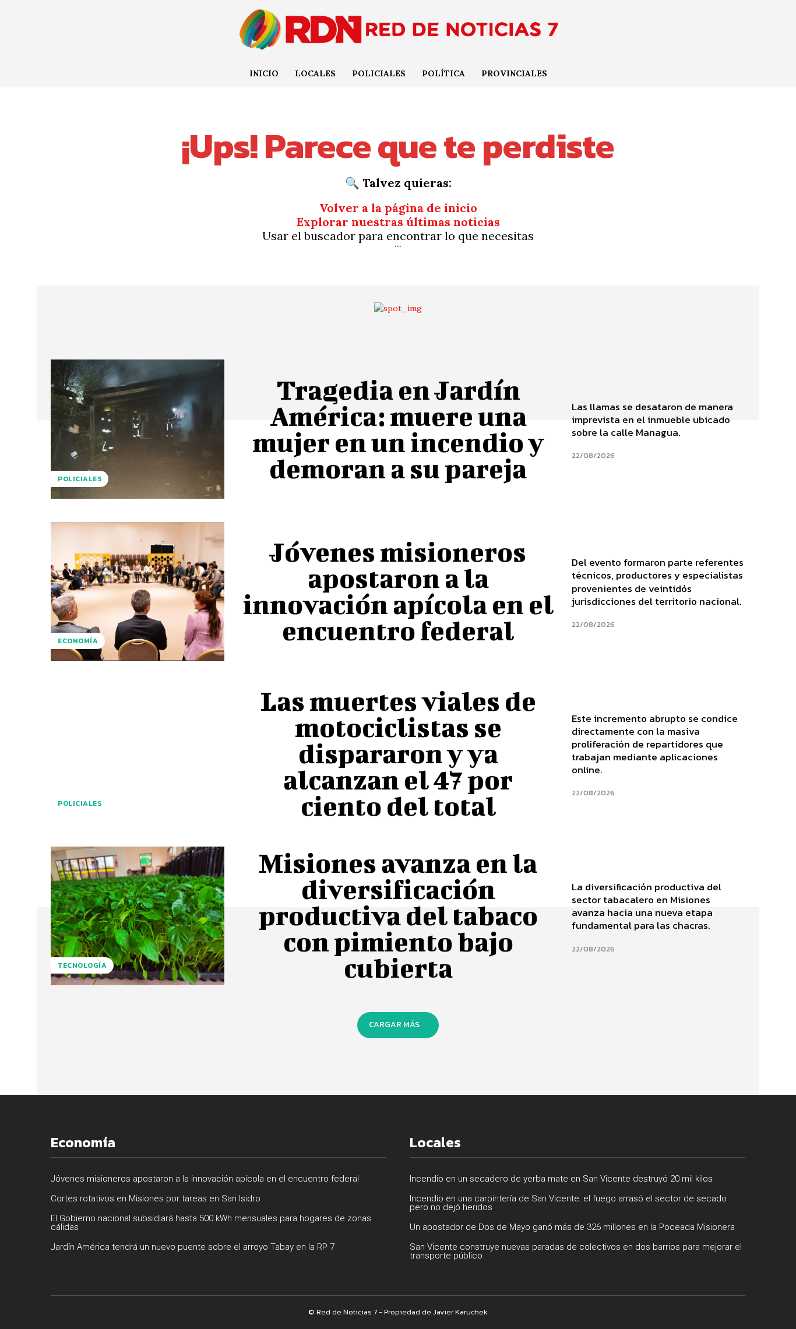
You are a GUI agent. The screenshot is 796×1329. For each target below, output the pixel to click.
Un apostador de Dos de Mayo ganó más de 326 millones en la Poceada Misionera (572, 1227)
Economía (78, 641)
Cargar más (394, 1024)
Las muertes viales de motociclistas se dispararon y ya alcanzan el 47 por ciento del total (398, 753)
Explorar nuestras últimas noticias (398, 221)
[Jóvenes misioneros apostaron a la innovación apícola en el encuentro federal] (137, 591)
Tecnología (82, 965)
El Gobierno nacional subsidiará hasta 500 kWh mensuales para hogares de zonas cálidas (211, 1222)
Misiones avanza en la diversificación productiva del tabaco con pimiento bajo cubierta (398, 915)
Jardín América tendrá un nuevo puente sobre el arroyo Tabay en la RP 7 (192, 1247)
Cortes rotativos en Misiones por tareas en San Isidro (155, 1198)
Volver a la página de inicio (398, 207)
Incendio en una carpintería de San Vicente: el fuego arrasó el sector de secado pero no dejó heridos (568, 1202)
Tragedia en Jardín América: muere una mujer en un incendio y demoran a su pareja (398, 429)
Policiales (79, 479)
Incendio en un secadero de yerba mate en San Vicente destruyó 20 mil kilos (561, 1178)
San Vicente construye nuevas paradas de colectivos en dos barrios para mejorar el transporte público (576, 1251)
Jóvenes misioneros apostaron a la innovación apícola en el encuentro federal (398, 591)
